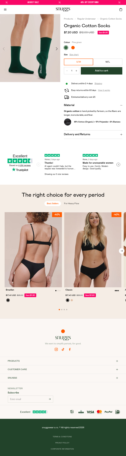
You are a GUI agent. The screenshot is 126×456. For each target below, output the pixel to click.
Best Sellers (53, 203)
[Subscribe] (49, 399)
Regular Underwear (86, 19)
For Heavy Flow (71, 203)
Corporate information (62, 449)
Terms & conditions (62, 437)
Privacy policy (62, 443)
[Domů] (63, 10)
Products (69, 19)
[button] (120, 9)
